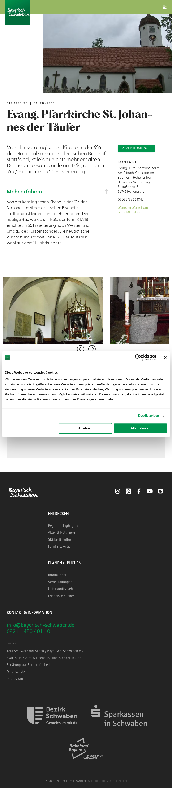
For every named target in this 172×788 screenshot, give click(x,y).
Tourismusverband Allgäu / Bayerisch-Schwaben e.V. (46, 651)
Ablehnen (85, 428)
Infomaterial (57, 575)
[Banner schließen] (165, 357)
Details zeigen (148, 415)
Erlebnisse (44, 103)
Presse (11, 644)
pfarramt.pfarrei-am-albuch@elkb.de (133, 210)
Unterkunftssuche (61, 589)
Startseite (17, 103)
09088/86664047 (131, 199)
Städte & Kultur (59, 539)
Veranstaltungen (60, 582)
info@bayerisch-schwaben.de (40, 625)
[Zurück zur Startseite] (86, 12)
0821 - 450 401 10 (28, 631)
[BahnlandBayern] (86, 763)
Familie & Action (60, 546)
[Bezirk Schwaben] (52, 730)
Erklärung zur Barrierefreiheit (28, 665)
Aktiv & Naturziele (61, 532)
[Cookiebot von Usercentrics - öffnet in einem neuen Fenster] (138, 357)
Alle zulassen (140, 428)
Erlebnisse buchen (61, 596)
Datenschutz (16, 672)
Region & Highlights (63, 525)
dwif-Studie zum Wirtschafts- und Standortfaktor (44, 658)
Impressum (15, 678)
